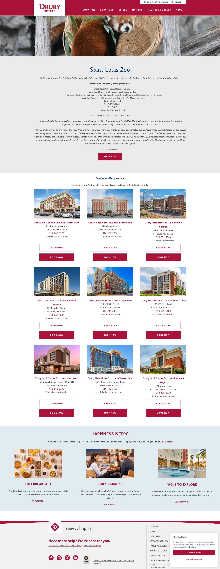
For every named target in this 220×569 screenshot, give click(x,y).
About (180, 10)
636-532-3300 (110, 388)
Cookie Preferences (160, 560)
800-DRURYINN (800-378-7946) (65, 545)
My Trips (137, 10)
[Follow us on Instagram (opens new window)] (59, 557)
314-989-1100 (163, 311)
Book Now (89, 10)
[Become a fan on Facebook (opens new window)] (51, 557)
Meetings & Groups (159, 10)
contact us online (92, 545)
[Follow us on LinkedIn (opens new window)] (75, 557)
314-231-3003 (110, 311)
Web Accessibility (159, 541)
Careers (154, 526)
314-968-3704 (110, 233)
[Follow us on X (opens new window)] (67, 557)
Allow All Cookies (194, 552)
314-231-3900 (163, 237)
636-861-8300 (56, 388)
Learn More (57, 247)
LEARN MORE (182, 501)
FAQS (152, 531)
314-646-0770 (56, 233)
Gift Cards (155, 536)
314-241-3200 (56, 315)
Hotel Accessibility (160, 546)
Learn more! (167, 441)
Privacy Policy (157, 555)
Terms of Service (158, 551)
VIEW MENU (38, 501)
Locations (107, 10)
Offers (123, 10)
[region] (194, 550)
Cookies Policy (191, 547)
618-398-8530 (163, 392)
